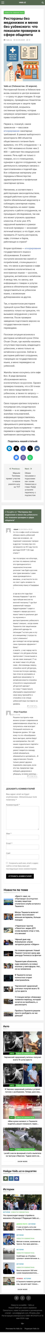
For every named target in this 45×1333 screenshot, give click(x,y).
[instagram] (11, 1178)
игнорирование (12, 131)
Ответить (33, 706)
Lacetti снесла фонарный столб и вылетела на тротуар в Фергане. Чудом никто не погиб (22, 1156)
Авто (12, 1053)
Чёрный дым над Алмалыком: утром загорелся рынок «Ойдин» (27, 942)
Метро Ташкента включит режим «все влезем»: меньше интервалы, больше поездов (27, 916)
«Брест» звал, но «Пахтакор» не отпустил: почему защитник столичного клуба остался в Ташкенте (27, 901)
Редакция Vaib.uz (32, 1329)
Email (9, 843)
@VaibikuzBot (34, 1313)
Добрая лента (21, 1224)
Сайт (8, 853)
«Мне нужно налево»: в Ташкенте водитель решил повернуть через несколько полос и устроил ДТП (22, 1124)
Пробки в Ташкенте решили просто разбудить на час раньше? (27, 1013)
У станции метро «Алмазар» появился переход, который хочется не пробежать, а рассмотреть (28, 1001)
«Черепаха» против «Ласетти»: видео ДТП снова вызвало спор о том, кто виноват (27, 929)
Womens (19, 1278)
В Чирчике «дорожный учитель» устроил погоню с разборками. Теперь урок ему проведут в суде (22, 1091)
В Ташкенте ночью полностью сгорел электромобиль (23, 977)
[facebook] (17, 1178)
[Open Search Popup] (43, 3)
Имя (8, 833)
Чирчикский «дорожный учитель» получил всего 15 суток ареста (27, 988)
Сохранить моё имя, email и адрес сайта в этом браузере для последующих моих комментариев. (22, 866)
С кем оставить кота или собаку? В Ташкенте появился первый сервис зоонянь (28, 1229)
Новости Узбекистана (14, 13)
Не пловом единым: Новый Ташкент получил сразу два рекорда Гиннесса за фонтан (28, 953)
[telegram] (6, 1178)
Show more (22, 1161)
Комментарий (13, 805)
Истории (6, 1212)
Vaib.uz (9, 40)
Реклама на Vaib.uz (14, 1329)
